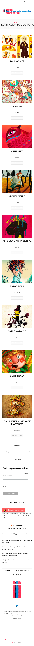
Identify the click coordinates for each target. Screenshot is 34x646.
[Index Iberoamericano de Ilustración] (17, 11)
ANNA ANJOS (17, 376)
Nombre (5, 481)
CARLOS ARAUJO (17, 331)
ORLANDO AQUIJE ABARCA (17, 241)
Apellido (5, 486)
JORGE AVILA (17, 286)
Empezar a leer (17, 72)
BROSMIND (17, 106)
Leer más (17, 622)
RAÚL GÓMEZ (17, 61)
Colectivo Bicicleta (19, 636)
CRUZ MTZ (17, 151)
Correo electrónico (8, 475)
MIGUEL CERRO (17, 196)
